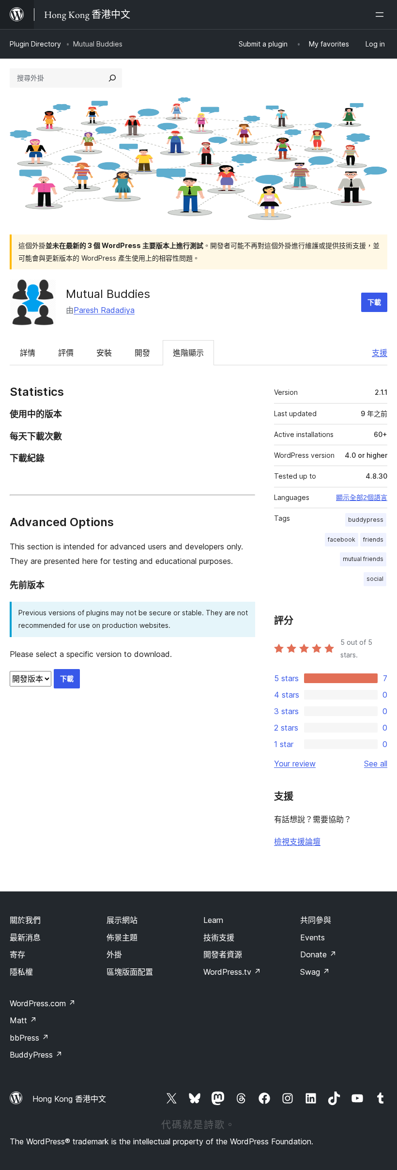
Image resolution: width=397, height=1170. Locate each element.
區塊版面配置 (130, 972)
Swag (315, 972)
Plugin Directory (35, 44)
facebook (341, 539)
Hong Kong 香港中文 (69, 1099)
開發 (142, 353)
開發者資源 (222, 954)
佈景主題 (122, 937)
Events (312, 937)
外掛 (114, 954)
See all (375, 763)
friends (373, 539)
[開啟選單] (381, 14)
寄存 (17, 954)
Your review (295, 763)
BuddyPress (36, 1055)
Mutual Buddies (108, 294)
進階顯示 (188, 353)
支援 (379, 353)
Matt (23, 1020)
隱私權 (21, 972)
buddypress (365, 519)
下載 (374, 302)
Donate (318, 954)
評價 (66, 353)
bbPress (29, 1038)
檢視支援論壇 (297, 841)
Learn (213, 920)
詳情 (27, 353)
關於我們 (25, 920)
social (374, 578)
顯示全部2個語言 (361, 497)
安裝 (104, 353)
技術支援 (218, 937)
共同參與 (315, 920)
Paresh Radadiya (104, 310)
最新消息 (25, 937)
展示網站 (122, 920)
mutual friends (363, 558)
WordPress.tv (232, 972)
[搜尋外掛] (112, 78)
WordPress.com (43, 1003)
